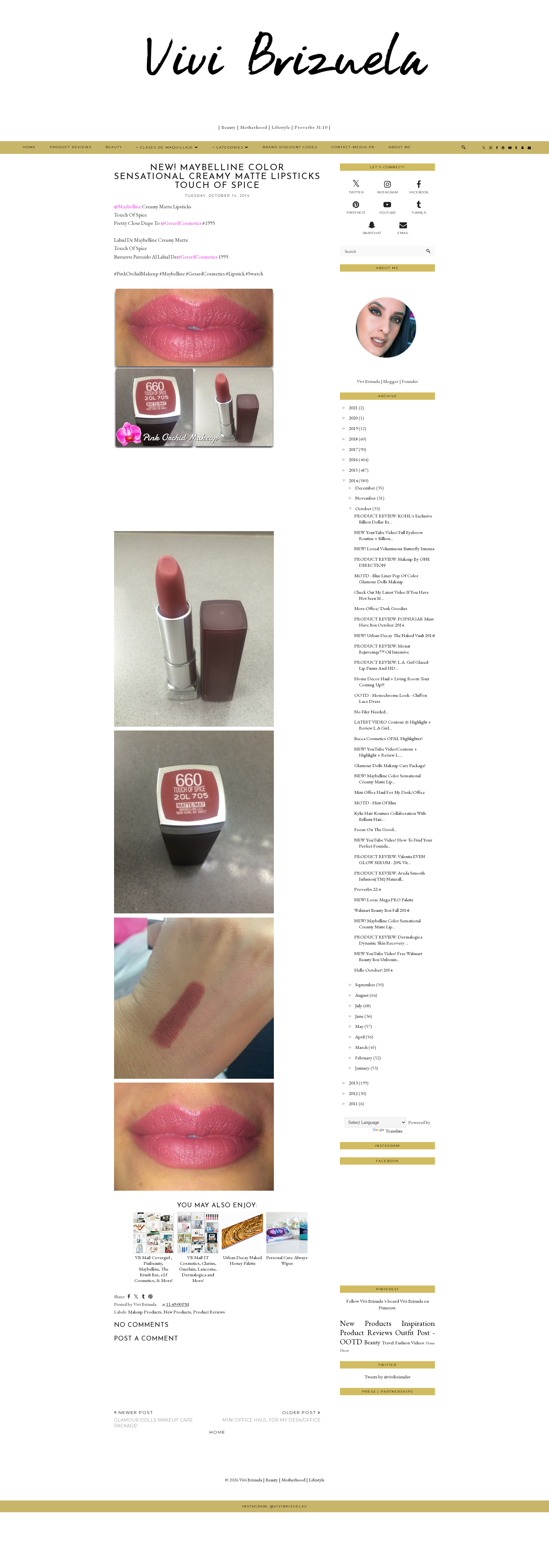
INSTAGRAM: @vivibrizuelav (274, 1506)
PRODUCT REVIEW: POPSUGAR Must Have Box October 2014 (394, 622)
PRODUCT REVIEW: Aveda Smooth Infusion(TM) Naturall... (389, 876)
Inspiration (418, 1323)
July (358, 1005)
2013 (353, 1083)
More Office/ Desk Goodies (380, 608)
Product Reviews (71, 147)
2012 (353, 1093)
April (360, 1037)
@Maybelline (127, 206)
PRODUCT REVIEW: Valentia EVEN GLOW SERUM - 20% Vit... (389, 859)
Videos (417, 1343)
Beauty (113, 147)
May (359, 1026)
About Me (400, 147)
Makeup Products (144, 1312)
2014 (353, 480)
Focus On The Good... (375, 829)
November (365, 498)
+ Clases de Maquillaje (164, 147)
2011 (353, 1103)
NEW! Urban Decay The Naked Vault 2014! (394, 635)
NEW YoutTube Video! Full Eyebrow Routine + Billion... (388, 535)
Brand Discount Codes (290, 147)
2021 (353, 408)
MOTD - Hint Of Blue (375, 803)
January (362, 1068)
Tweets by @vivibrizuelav (387, 1377)
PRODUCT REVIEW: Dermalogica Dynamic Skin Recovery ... (388, 940)
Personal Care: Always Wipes (287, 1260)
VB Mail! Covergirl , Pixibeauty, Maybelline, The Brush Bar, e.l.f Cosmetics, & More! (153, 1268)
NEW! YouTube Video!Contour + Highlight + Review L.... (385, 752)
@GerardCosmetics (181, 222)
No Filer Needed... (371, 712)
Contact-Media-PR (353, 147)
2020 (353, 418)
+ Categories (228, 147)
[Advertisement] (387, 1261)
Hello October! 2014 (373, 970)
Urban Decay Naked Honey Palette (242, 1260)
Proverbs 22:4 (367, 889)
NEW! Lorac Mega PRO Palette (383, 900)
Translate (394, 1131)
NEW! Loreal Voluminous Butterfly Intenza (394, 548)
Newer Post (153, 1419)
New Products (177, 1312)
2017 (353, 449)
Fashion (402, 1343)
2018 (353, 439)
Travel (388, 1343)
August (362, 995)
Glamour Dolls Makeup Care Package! (389, 765)
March (361, 1047)
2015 (353, 470)
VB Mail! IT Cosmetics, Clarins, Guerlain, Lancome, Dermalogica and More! (198, 1268)
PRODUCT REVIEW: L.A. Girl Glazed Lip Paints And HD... (391, 665)
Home (29, 147)
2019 (353, 428)
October (363, 508)
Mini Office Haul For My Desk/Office (389, 792)
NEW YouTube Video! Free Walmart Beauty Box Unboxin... (388, 956)
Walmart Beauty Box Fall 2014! (382, 910)
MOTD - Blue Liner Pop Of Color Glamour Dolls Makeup (386, 578)
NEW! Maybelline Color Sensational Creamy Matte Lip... (387, 779)
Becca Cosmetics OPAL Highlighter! (388, 738)
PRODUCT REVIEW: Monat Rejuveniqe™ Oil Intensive (382, 649)
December (365, 488)
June (359, 1016)
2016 (353, 459)
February (363, 1058)
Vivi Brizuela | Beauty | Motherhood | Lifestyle (281, 1480)
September (365, 984)
